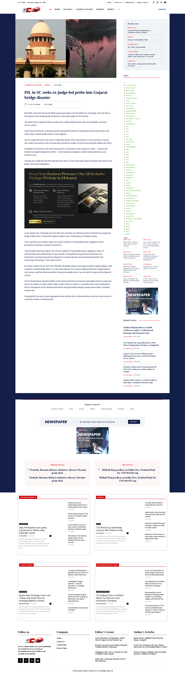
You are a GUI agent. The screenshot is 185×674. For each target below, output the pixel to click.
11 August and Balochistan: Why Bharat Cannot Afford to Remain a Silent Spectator (78, 601)
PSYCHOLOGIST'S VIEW (107, 594)
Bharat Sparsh (130, 88)
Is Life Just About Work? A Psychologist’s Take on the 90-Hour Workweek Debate (154, 601)
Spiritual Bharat (131, 206)
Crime (128, 101)
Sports (128, 208)
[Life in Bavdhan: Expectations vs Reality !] (61, 638)
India (47, 85)
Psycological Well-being (133, 191)
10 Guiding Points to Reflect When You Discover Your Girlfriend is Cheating (110, 627)
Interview (129, 170)
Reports (130, 37)
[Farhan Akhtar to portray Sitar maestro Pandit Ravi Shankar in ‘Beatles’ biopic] (61, 555)
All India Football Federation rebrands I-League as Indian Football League (155, 554)
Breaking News (133, 44)
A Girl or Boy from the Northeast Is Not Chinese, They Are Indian (151, 280)
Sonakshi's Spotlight (132, 201)
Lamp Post (131, 61)
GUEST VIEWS (26, 594)
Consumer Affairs (131, 98)
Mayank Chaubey (24, 632)
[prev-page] (20, 581)
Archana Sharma (101, 632)
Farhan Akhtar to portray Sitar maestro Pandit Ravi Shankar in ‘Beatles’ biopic (77, 556)
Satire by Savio (130, 198)
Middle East (129, 178)
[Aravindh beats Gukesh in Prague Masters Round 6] (138, 533)
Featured (128, 121)
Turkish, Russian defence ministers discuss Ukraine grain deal (57, 508)
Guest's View (130, 142)
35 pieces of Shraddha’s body (138, 40)
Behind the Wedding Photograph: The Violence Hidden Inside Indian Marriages (131, 269)
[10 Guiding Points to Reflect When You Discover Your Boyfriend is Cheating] (138, 612)
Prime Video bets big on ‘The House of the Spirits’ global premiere (78, 545)
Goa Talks (129, 139)
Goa (127, 126)
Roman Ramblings (131, 196)
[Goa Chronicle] (31, 10)
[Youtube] (165, 2)
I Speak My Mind (131, 147)
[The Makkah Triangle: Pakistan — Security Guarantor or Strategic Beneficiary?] (61, 612)
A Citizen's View (131, 85)
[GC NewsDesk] (26, 104)
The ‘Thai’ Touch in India (136, 47)
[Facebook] (153, 2)
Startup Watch (130, 214)
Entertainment (130, 114)
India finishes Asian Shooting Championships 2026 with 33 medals (155, 543)
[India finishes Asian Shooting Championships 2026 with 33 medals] (138, 543)
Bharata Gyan (130, 90)
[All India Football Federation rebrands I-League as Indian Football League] (138, 554)
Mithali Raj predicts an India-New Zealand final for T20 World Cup (127, 508)
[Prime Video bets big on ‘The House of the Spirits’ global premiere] (61, 544)
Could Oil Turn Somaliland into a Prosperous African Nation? (139, 31)
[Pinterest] (77, 104)
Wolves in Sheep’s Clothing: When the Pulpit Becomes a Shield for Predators (131, 256)
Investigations (130, 173)
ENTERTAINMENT (28, 526)
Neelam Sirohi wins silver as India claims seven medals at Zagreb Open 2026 (155, 565)
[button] (119, 9)
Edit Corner (129, 106)
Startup (128, 211)
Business (129, 96)
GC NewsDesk (35, 104)
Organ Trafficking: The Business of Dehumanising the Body (131, 280)
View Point (129, 221)
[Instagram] (157, 2)
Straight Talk (130, 216)
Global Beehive (130, 124)
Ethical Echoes (130, 116)
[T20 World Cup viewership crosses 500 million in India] (112, 542)
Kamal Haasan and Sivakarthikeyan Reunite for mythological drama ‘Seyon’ (77, 534)
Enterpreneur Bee (131, 111)
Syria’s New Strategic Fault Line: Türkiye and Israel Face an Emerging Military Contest (151, 244)
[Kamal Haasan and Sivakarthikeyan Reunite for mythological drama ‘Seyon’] (61, 533)
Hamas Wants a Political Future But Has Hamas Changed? (130, 244)
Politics (128, 185)
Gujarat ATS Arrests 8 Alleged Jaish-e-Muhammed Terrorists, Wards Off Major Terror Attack (139, 356)
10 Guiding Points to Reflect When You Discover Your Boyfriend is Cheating (155, 612)
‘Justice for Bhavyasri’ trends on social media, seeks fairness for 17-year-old (141, 55)
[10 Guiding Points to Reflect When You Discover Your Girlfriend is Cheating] (112, 609)
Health (128, 144)
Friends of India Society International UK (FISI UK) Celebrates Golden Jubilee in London (139, 369)
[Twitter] (161, 2)
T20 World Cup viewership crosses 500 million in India (109, 557)
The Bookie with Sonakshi (134, 219)
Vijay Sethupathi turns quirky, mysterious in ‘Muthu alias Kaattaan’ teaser (33, 559)
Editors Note (132, 27)
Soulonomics (130, 203)
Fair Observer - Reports (133, 119)
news (127, 180)
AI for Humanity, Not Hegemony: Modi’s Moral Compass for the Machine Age (110, 668)
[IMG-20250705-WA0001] (68, 230)
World (127, 224)
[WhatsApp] (82, 104)
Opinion (128, 183)
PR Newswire (130, 188)
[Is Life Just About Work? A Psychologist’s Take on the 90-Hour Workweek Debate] (138, 601)
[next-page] (23, 581)
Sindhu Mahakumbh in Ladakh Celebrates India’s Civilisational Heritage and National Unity (138, 330)
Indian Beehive (130, 165)
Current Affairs (33, 85)
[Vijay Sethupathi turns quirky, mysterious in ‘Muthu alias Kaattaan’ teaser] (35, 542)
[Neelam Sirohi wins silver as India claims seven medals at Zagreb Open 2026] (138, 565)
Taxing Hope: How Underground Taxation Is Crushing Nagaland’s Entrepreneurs (150, 257)
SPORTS (100, 526)
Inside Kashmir (130, 167)
